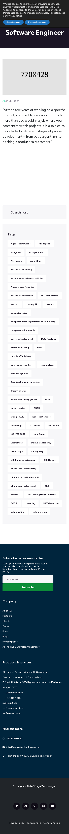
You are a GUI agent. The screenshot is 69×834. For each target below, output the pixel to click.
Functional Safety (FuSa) (24, 399)
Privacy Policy (16, 822)
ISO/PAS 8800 (18, 434)
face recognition (19, 373)
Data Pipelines (48, 339)
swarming (30, 503)
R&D (47, 486)
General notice (51, 822)
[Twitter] (34, 806)
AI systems (16, 261)
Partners (7, 615)
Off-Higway (49, 460)
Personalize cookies (13, 12)
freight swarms (18, 391)
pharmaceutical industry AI (25, 477)
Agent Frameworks (20, 243)
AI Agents (16, 252)
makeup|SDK (10, 702)
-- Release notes (12, 697)
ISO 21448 (35, 425)
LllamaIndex (17, 442)
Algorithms (35, 261)
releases (15, 494)
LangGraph (39, 434)
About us (7, 610)
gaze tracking (18, 408)
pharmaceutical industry (23, 468)
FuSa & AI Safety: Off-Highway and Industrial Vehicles (32, 682)
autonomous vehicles (22, 295)
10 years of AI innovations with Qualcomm (25, 671)
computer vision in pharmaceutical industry (33, 321)
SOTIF (14, 503)
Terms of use (34, 822)
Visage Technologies (44, 786)
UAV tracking (17, 512)
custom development (22, 339)
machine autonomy (41, 442)
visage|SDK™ (10, 687)
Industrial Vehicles (41, 417)
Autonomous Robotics (22, 287)
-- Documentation (13, 692)
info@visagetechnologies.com (23, 747)
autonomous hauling (21, 269)
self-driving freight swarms (42, 494)
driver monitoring (20, 347)
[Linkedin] (16, 806)
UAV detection (51, 503)
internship (16, 425)
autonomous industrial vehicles (27, 278)
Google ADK (17, 417)
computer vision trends (23, 330)
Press (5, 631)
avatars (14, 304)
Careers (7, 626)
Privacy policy (10, 641)
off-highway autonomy (23, 460)
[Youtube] (52, 806)
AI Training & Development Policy (21, 646)
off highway (37, 451)
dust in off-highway (21, 356)
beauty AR (32, 304)
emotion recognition (21, 365)
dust (39, 347)
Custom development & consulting (22, 677)
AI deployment (36, 252)
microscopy (17, 451)
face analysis (47, 365)
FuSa (47, 399)
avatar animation (49, 295)
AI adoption (45, 243)
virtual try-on (40, 512)
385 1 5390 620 (14, 738)
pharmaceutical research (23, 486)
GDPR (36, 408)
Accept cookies (13, 22)
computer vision (19, 313)
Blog (5, 636)
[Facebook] (25, 806)
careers (50, 304)
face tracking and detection (25, 382)
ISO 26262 (53, 425)
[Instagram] (43, 806)
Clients (6, 621)
